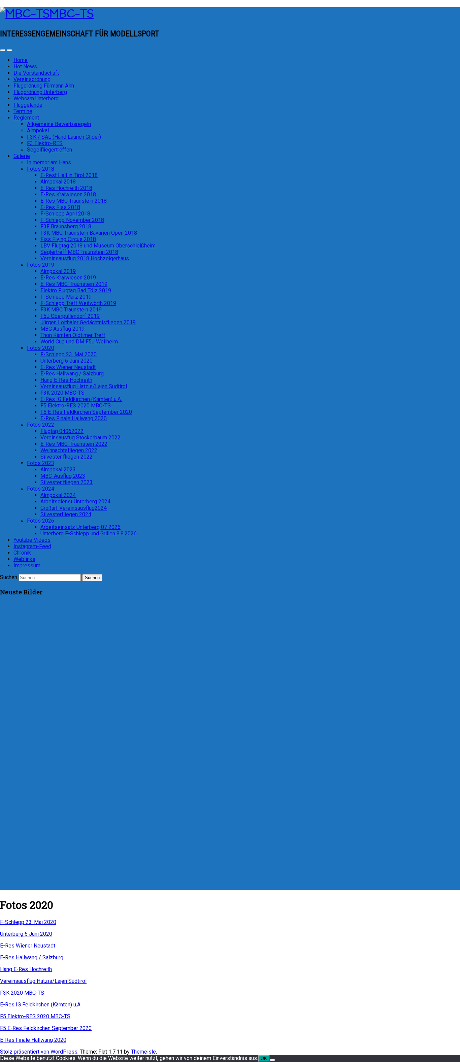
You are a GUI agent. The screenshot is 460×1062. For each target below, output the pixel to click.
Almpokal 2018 (58, 181)
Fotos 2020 (40, 348)
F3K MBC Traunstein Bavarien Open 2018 (88, 233)
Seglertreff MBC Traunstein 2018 (79, 252)
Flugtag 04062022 (62, 431)
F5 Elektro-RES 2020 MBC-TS (75, 405)
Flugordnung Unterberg (40, 92)
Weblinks (24, 559)
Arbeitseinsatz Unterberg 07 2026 (80, 527)
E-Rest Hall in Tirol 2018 (69, 175)
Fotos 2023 (40, 463)
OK (264, 1058)
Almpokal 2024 (58, 495)
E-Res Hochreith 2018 (66, 188)
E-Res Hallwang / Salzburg (72, 373)
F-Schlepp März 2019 (66, 297)
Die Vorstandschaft (36, 73)
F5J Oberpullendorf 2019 (70, 316)
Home (20, 60)
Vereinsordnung (32, 79)
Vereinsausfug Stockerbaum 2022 (80, 437)
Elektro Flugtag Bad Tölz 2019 (75, 290)
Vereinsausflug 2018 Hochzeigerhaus (84, 258)
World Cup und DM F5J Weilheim (79, 341)
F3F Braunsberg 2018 (65, 226)
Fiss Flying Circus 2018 (68, 239)
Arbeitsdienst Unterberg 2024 (75, 501)
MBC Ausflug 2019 (62, 329)
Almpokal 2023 (58, 469)
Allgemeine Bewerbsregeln (59, 124)
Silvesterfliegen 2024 (65, 514)
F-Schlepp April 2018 (65, 213)
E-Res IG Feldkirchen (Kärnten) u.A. (81, 399)
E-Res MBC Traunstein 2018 (73, 201)
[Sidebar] (2, 50)
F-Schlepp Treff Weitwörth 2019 (78, 303)
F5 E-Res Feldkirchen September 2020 (86, 412)
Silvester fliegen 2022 (66, 457)
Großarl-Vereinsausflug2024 (73, 508)
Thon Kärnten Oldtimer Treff (72, 335)
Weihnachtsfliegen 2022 (68, 450)
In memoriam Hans (49, 162)
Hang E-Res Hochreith (66, 380)
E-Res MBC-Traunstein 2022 (73, 444)
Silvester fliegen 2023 (66, 482)
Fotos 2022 (40, 425)
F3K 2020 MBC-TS (62, 393)
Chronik (22, 553)
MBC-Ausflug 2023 (62, 476)
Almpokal (38, 130)
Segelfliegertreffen (49, 149)
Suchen (8, 577)
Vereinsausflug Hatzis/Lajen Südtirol (83, 386)
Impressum (26, 565)
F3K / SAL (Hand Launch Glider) (64, 137)
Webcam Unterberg (36, 98)
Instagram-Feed (32, 546)
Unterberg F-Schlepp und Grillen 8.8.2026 (88, 533)
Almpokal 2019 (58, 271)
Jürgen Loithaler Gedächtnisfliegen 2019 (88, 322)
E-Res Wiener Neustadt (68, 367)
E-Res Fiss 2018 (60, 207)
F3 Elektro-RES (45, 143)
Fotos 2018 (40, 169)
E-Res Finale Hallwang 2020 (73, 418)
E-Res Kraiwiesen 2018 (68, 194)
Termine (22, 111)
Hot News (25, 66)
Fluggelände (27, 105)
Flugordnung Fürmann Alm (43, 85)
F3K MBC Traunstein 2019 (71, 309)
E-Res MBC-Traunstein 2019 (73, 284)
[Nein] (272, 1060)
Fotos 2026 (40, 521)
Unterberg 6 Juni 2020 (66, 361)
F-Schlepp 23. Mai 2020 (68, 354)
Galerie (21, 156)
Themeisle (143, 1052)
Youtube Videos (32, 540)
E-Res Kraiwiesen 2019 (68, 277)
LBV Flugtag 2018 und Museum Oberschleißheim (98, 245)
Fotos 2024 (40, 489)
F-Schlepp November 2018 (72, 220)
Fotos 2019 (40, 265)
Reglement (26, 117)
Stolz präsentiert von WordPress (38, 1052)
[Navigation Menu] (9, 50)
